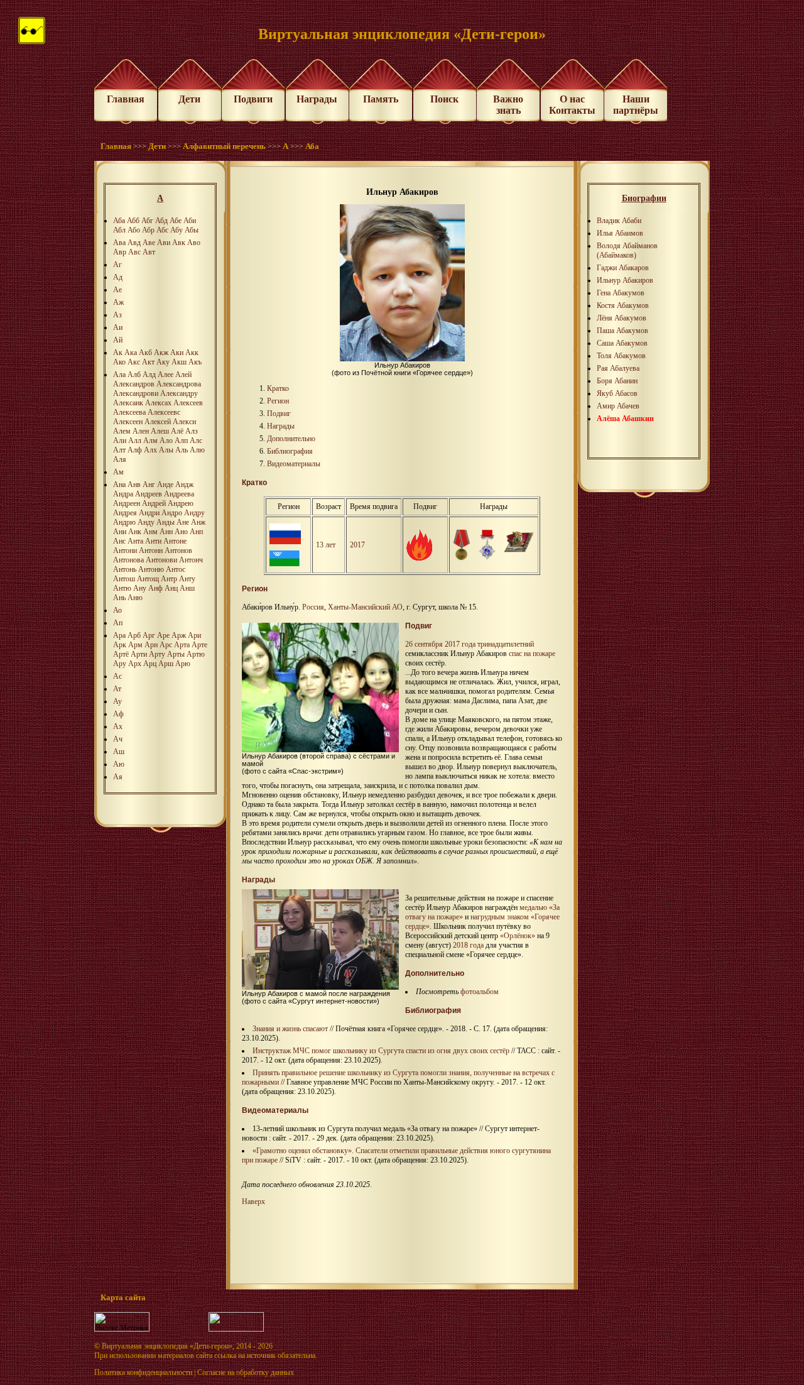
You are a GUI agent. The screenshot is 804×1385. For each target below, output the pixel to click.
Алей (183, 374)
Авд (134, 242)
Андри (149, 512)
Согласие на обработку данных (245, 1372)
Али (119, 440)
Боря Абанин (617, 380)
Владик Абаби (619, 220)
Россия (313, 607)
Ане (183, 522)
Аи (117, 327)
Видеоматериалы (293, 463)
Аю (118, 764)
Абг (147, 220)
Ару (119, 663)
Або (134, 230)
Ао (117, 610)
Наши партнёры (635, 105)
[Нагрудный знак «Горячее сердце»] (487, 558)
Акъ (195, 362)
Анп (196, 531)
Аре (163, 635)
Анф (155, 588)
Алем (122, 431)
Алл (134, 440)
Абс (162, 230)
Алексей (157, 421)
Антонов (178, 550)
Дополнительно (291, 438)
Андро (171, 512)
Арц (149, 663)
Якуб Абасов (617, 393)
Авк (178, 242)
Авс (134, 252)
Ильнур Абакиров (625, 280)
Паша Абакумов (622, 330)
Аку (163, 362)
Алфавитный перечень (224, 146)
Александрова (178, 384)
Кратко (278, 388)
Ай (117, 340)
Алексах (158, 402)
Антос (175, 569)
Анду (146, 522)
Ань (119, 597)
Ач (117, 739)
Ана (119, 484)
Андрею (180, 503)
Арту (157, 654)
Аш (118, 751)
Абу (176, 230)
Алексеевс (164, 412)
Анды (165, 522)
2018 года (468, 945)
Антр (169, 578)
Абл (119, 230)
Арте (199, 644)
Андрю (124, 522)
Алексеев (188, 402)
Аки (176, 352)
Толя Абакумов (621, 355)
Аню (135, 597)
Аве (149, 242)
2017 (357, 544)
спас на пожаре (532, 653)
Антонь (124, 569)
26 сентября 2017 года (440, 644)
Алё (177, 431)
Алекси (184, 421)
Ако (119, 362)
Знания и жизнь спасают (290, 1028)
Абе (176, 220)
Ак (117, 352)
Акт (148, 362)
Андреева (179, 494)
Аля (119, 459)
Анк (134, 531)
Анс (119, 541)
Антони (125, 550)
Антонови (161, 560)
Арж (178, 635)
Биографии (644, 198)
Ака (130, 352)
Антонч (191, 560)
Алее (165, 374)
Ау (117, 701)
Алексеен (128, 421)
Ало (166, 440)
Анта (135, 541)
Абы (191, 230)
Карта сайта (123, 1297)
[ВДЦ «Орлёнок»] (519, 551)
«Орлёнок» (517, 935)
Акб (145, 352)
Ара (119, 635)
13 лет (325, 544)
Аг (117, 264)
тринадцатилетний (505, 644)
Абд (161, 220)
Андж (184, 484)
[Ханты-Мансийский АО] (285, 563)
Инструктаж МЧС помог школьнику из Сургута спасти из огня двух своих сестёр (381, 1050)
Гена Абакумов (620, 292)
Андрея (125, 512)
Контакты (572, 110)
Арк (119, 644)
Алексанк (128, 402)
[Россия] (285, 541)
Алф (135, 450)
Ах (117, 726)
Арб (134, 635)
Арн (151, 644)
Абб (133, 220)
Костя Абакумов (623, 305)
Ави (163, 242)
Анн (166, 531)
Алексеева (129, 412)
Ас (117, 676)
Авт (149, 252)
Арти (139, 654)
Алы (166, 450)
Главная (125, 99)
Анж (198, 522)
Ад (117, 277)
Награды (316, 99)
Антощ (148, 578)
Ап (117, 622)
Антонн (151, 550)
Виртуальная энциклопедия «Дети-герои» (167, 1346)
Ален (141, 431)
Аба (312, 146)
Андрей (154, 503)
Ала (119, 374)
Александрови (135, 393)
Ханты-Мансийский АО (365, 607)
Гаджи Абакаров (623, 267)
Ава (119, 242)
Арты (176, 654)
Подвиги (253, 99)
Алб (134, 374)
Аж (118, 302)
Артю (196, 654)
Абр (148, 230)
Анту (187, 578)
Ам (118, 472)
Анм (150, 531)
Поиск (444, 99)
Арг (149, 635)
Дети (189, 99)
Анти (153, 541)
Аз (117, 314)
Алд (149, 374)
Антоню (151, 569)
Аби (189, 220)
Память (380, 99)
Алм (150, 440)
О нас (572, 99)
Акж (161, 352)
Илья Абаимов (620, 233)
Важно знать (508, 105)
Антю (122, 588)
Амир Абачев (618, 406)
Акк (191, 352)
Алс (196, 440)
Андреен (126, 503)
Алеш (160, 431)
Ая (117, 776)
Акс (134, 362)
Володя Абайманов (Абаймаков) (627, 250)
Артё (121, 654)
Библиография (290, 451)
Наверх (253, 1201)
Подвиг (279, 413)
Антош (124, 578)
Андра (123, 494)
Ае (117, 289)
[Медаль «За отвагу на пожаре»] (461, 558)
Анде (165, 484)
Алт (119, 450)
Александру (179, 393)
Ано (181, 531)
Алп (181, 440)
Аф (118, 713)
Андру (194, 512)
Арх (134, 663)
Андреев (148, 494)
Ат (117, 688)
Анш (187, 588)
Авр (119, 252)
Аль (181, 450)
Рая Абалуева (618, 368)
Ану (139, 588)
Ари (194, 635)
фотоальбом (479, 991)
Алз (191, 431)
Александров (134, 384)
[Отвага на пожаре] (419, 558)
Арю (182, 663)
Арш (165, 663)
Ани (119, 531)
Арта (182, 644)
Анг (149, 484)
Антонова (128, 560)
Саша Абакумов (622, 343)
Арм (135, 644)
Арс (166, 644)
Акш (179, 362)
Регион (278, 401)
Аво (193, 242)
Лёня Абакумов (621, 318)
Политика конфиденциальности (143, 1372)
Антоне (175, 541)
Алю (197, 450)
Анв (134, 484)
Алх (150, 450)
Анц (171, 588)
